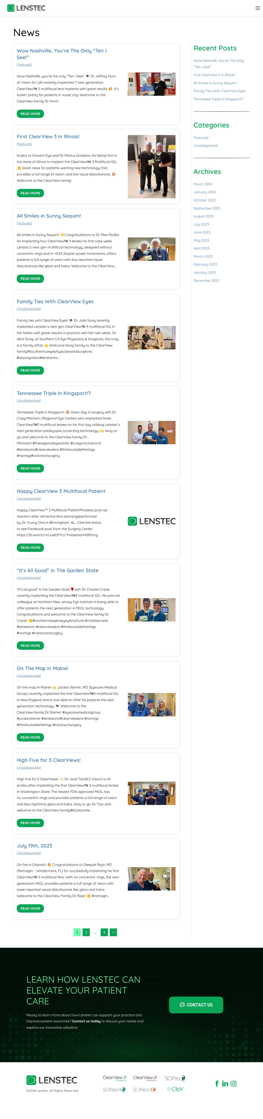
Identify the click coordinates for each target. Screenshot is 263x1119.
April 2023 (201, 248)
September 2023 (207, 208)
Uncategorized (29, 308)
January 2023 (205, 272)
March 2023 (203, 256)
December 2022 (206, 280)
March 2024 (203, 184)
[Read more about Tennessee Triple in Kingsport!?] (151, 432)
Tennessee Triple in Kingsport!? (54, 393)
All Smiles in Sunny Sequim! (49, 216)
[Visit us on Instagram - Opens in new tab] (233, 1084)
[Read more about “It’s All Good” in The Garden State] (151, 609)
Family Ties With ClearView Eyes (55, 301)
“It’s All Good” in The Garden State (58, 570)
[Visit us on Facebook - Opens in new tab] (217, 1084)
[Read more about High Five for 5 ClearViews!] (151, 793)
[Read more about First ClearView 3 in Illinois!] (151, 166)
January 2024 (205, 192)
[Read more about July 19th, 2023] (151, 878)
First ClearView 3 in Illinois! (48, 136)
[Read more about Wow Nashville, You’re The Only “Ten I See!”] (151, 84)
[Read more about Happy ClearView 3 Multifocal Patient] (151, 521)
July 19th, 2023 (34, 845)
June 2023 (202, 232)
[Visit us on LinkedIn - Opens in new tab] (225, 1084)
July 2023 (201, 224)
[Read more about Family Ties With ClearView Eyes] (151, 337)
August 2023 (203, 216)
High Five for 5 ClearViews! (49, 760)
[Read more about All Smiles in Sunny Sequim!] (151, 249)
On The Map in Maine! (42, 668)
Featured (24, 64)
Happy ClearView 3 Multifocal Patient (61, 491)
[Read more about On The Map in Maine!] (151, 704)
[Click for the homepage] (26, 8)
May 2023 (201, 240)
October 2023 (205, 200)
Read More (30, 114)
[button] (257, 8)
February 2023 (205, 264)
